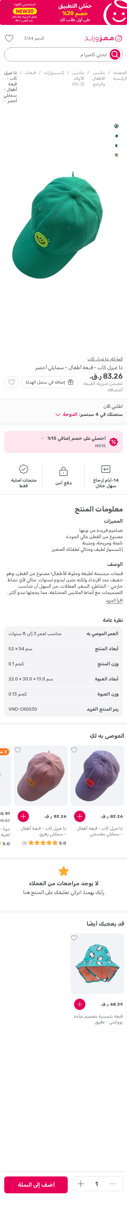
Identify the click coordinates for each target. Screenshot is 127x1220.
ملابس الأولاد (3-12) (78, 78)
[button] (39, 38)
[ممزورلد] (103, 38)
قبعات (30, 72)
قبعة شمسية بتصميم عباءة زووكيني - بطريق (98, 1019)
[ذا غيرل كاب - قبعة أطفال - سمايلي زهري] (41, 775)
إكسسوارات (54, 72)
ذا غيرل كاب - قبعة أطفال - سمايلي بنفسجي (100, 831)
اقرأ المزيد (114, 600)
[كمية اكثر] (81, 1184)
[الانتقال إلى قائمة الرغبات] (11, 382)
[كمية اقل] (112, 1184)
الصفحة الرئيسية (120, 75)
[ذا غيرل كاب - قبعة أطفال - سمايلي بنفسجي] (97, 775)
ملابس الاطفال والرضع (98, 78)
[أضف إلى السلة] (79, 816)
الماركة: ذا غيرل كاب (105, 359)
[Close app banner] (5, 5)
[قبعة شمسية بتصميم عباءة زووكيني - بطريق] (97, 963)
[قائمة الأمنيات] (9, 38)
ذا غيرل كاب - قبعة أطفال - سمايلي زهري (43, 831)
